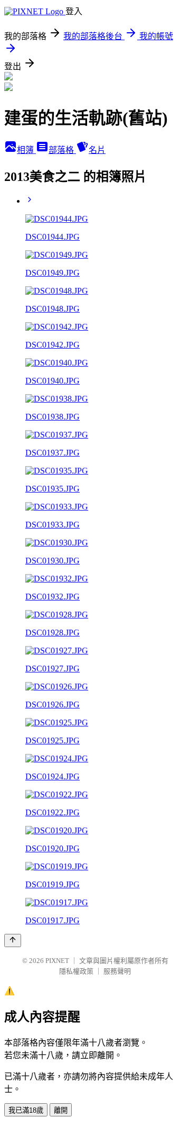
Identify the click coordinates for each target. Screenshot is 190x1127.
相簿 (26, 150)
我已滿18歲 (25, 1110)
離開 (61, 1110)
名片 (97, 150)
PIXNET (57, 961)
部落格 (62, 150)
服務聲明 (117, 971)
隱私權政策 (76, 971)
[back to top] (12, 940)
